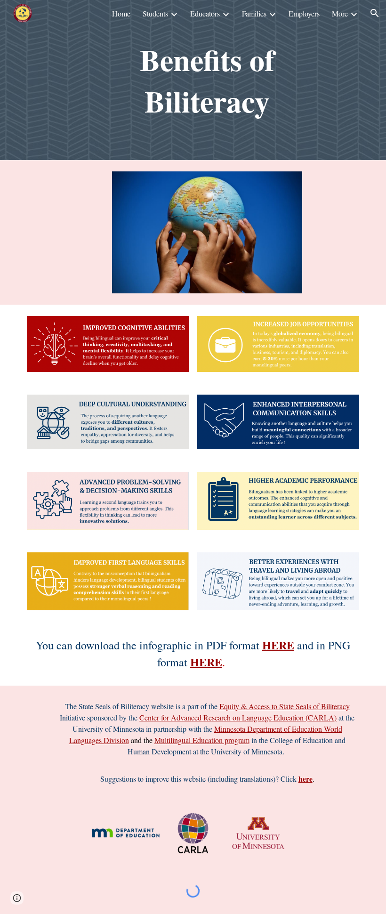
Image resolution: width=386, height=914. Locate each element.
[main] (207, 80)
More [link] (340, 13)
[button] (374, 13)
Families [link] (254, 13)
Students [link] (155, 13)
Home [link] (121, 13)
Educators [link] (205, 13)
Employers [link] (304, 13)
